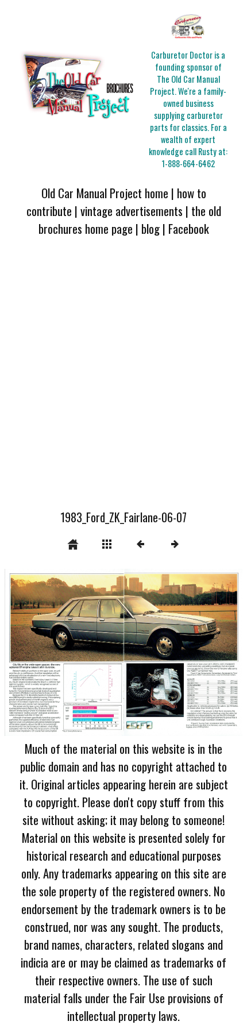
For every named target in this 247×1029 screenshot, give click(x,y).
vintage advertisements (131, 210)
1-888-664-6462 (188, 163)
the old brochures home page (129, 219)
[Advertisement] (123, 380)
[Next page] (171, 653)
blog (150, 228)
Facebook (188, 228)
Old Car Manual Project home (104, 193)
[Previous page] (52, 653)
